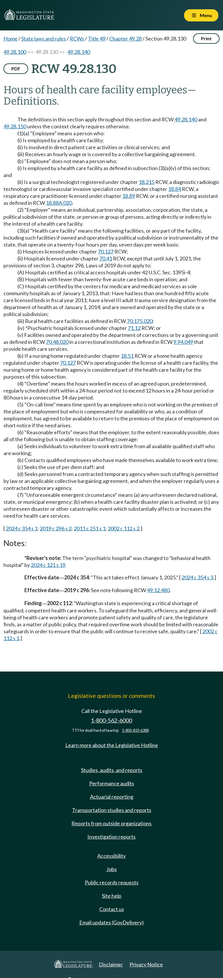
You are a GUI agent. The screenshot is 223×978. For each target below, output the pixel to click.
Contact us (111, 909)
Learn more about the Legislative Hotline (111, 745)
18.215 (146, 182)
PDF (15, 68)
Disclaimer (111, 964)
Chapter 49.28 (125, 38)
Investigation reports (111, 836)
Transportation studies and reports (111, 810)
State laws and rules (43, 38)
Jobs (111, 869)
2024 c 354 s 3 (197, 577)
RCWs (77, 38)
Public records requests (112, 882)
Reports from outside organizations (111, 823)
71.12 (134, 328)
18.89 (128, 196)
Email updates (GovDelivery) (111, 922)
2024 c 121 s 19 (48, 565)
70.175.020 (139, 321)
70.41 (105, 258)
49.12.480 (158, 590)
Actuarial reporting (111, 796)
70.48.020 (57, 342)
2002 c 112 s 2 (123, 528)
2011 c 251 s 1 (89, 528)
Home (10, 38)
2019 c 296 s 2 (55, 528)
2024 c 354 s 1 (21, 528)
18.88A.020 (59, 203)
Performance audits (111, 783)
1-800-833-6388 (135, 730)
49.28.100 (14, 52)
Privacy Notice (146, 964)
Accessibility (111, 856)
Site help (111, 896)
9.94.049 (183, 342)
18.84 (174, 189)
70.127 (106, 251)
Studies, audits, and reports (111, 770)
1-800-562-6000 (111, 720)
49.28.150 (14, 126)
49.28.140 (78, 52)
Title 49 (96, 38)
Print (206, 38)
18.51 (127, 356)
